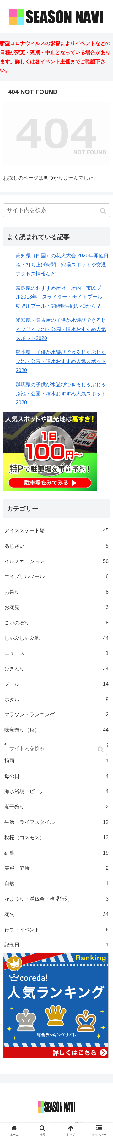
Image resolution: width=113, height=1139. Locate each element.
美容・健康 (56, 868)
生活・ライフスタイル (56, 822)
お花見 (56, 607)
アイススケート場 (56, 530)
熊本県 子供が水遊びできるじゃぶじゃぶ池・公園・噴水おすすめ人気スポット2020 (61, 361)
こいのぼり (56, 622)
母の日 (56, 776)
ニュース (56, 653)
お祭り (56, 592)
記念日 (56, 944)
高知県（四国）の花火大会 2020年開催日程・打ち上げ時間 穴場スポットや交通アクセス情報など (62, 264)
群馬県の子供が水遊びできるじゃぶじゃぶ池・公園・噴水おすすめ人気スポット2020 (61, 393)
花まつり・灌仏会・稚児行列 (56, 899)
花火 (56, 914)
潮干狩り (56, 806)
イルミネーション (56, 561)
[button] (104, 211)
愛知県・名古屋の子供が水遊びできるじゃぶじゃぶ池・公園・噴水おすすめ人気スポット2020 (61, 329)
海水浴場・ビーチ (56, 791)
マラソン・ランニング (56, 714)
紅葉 (56, 853)
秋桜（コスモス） (56, 837)
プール (56, 684)
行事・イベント (56, 929)
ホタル (56, 699)
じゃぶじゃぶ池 (56, 638)
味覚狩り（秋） (56, 730)
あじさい (56, 546)
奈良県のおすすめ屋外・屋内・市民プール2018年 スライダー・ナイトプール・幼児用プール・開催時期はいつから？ (61, 297)
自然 (56, 883)
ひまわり (56, 668)
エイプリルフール (56, 576)
